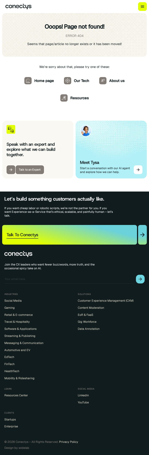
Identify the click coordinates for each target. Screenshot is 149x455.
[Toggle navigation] (142, 6)
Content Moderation (91, 308)
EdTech (9, 357)
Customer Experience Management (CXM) (106, 301)
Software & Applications (20, 329)
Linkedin (83, 395)
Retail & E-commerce (18, 315)
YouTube (83, 402)
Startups (10, 419)
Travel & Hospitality (17, 322)
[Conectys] (17, 6)
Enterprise (11, 426)
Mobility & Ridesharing (19, 378)
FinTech (9, 364)
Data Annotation (89, 329)
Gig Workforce (87, 322)
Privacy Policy (68, 442)
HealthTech (11, 371)
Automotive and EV (17, 350)
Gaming (9, 308)
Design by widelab (16, 448)
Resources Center (16, 395)
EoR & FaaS (85, 315)
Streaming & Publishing (19, 336)
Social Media (13, 301)
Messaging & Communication (23, 343)
